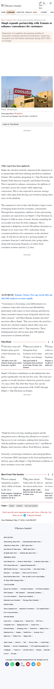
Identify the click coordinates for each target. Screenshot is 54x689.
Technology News (22, 628)
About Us (18, 642)
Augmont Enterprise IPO (27, 565)
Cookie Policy (45, 642)
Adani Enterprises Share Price (32, 542)
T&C (24, 642)
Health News (27, 632)
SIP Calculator (20, 593)
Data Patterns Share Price (12, 576)
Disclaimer (7, 646)
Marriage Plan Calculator (31, 600)
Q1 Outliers (16, 573)
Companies (11, 12)
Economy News (38, 632)
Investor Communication (20, 646)
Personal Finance (9, 628)
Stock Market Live (9, 561)
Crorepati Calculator (26, 589)
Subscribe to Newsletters (26, 609)
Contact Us (17, 650)
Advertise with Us (28, 650)
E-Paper (44, 12)
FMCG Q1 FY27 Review (29, 573)
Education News (8, 632)
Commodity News (9, 625)
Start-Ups (20, 12)
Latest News (7, 621)
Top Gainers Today (39, 569)
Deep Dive (7, 573)
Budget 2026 (27, 636)
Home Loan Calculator (26, 596)
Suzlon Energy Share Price (12, 542)
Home (3, 12)
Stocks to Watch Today (25, 561)
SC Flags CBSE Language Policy (14, 580)
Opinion (18, 632)
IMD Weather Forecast (11, 569)
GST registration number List (39, 646)
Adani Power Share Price (11, 545)
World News (33, 628)
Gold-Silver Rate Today (41, 561)
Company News (18, 621)
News (35, 12)
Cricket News (35, 625)
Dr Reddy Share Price (10, 553)
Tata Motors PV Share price (12, 549)
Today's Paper (8, 642)
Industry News (44, 628)
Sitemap (38, 650)
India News (7, 636)
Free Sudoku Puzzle (43, 609)
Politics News (17, 636)
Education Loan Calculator (12, 600)
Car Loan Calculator (10, 596)
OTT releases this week (11, 565)
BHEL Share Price (29, 549)
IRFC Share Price (27, 545)
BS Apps (13, 653)
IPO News (39, 621)
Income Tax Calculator (11, 589)
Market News (30, 621)
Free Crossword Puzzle (11, 612)
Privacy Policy (33, 642)
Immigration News (22, 625)
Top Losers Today (25, 569)
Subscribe (47, 650)
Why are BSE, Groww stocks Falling (33, 576)
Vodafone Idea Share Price (28, 553)
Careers (6, 653)
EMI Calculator (8, 593)
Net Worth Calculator (42, 589)
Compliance (7, 650)
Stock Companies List (10, 609)
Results (28, 12)
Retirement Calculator (34, 593)
